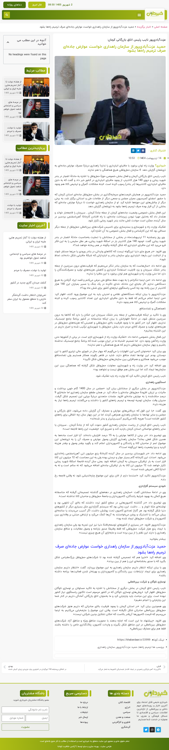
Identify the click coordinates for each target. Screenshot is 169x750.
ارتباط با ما (83, 707)
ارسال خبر (83, 717)
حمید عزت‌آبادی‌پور (126, 647)
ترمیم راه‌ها (145, 647)
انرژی (127, 707)
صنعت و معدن (123, 717)
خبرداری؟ (160, 166)
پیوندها (84, 722)
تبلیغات (84, 712)
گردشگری (125, 727)
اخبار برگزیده (144, 27)
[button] (139, 15)
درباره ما (84, 702)
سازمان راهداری (106, 647)
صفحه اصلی (160, 27)
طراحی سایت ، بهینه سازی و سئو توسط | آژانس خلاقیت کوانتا (84, 746)
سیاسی (126, 712)
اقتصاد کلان (124, 702)
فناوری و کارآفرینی (121, 722)
